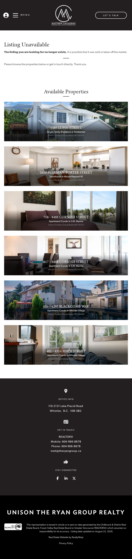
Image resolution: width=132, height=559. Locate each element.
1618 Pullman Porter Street (66, 172)
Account (6, 14)
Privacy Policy (66, 543)
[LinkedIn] (66, 478)
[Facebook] (58, 478)
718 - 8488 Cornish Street (66, 217)
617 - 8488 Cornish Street (66, 261)
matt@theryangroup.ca (66, 451)
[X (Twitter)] (74, 478)
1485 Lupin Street (66, 127)
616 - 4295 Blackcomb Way (66, 306)
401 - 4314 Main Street (66, 351)
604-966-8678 (71, 441)
